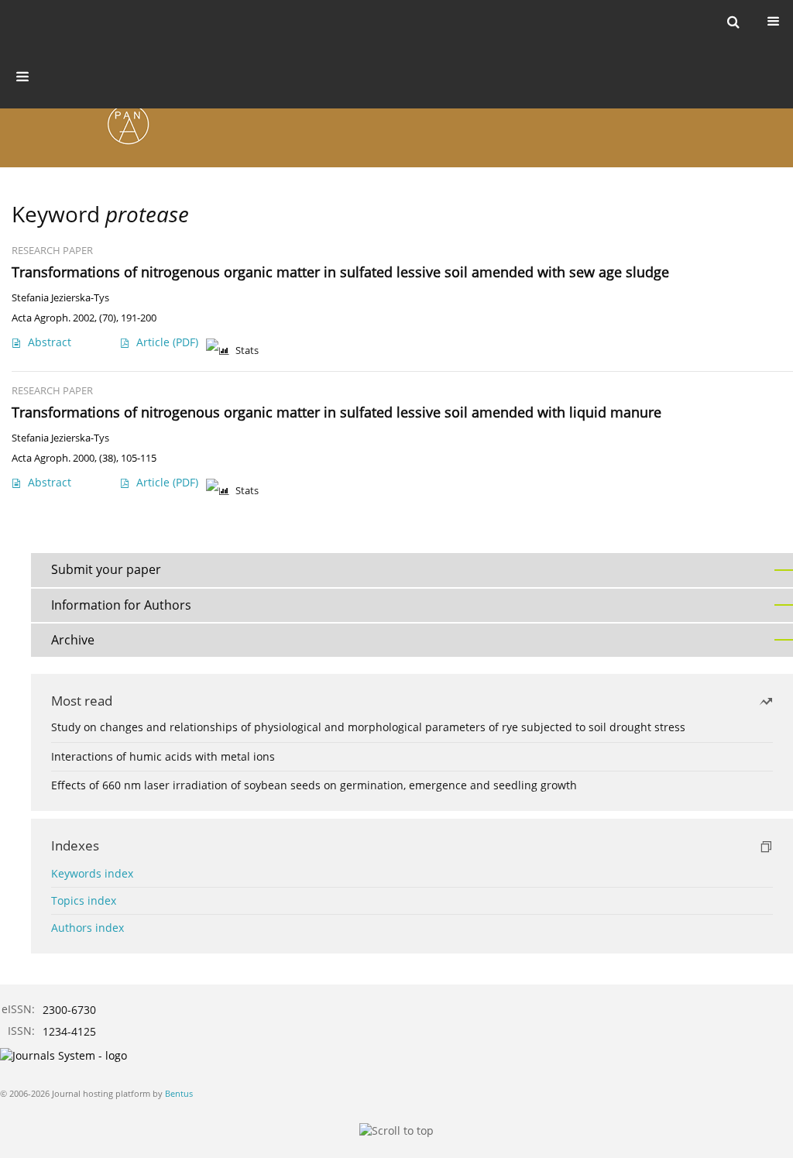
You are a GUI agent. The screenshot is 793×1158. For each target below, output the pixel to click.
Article (167, 342)
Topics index (83, 900)
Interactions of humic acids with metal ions (163, 756)
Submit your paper (106, 569)
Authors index (87, 927)
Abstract (49, 342)
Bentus (179, 1093)
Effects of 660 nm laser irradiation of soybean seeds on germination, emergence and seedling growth (314, 785)
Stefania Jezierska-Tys (60, 297)
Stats (247, 350)
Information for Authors (121, 604)
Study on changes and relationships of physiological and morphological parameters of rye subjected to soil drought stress (368, 727)
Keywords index (92, 873)
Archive (72, 639)
